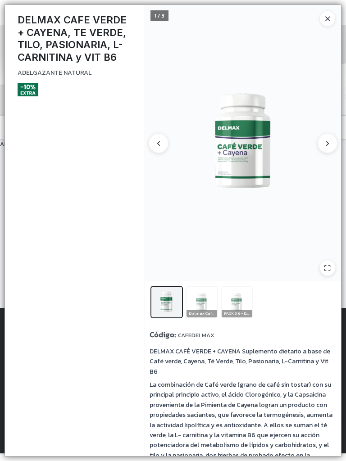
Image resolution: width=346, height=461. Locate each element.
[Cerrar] (327, 18)
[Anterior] (158, 143)
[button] (166, 302)
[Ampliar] (327, 268)
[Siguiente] (327, 143)
